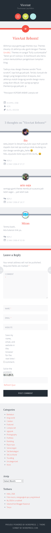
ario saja (25, 185)
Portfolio (10, 438)
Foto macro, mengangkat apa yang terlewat (23, 497)
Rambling (10, 441)
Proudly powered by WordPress (20, 524)
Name (8, 308)
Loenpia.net (11, 428)
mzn (8, 106)
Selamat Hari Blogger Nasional (18, 504)
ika (25, 140)
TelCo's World (12, 455)
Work (9, 465)
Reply (9, 160)
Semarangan (11, 448)
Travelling (10, 458)
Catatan (10, 421)
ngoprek (10, 431)
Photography (12, 434)
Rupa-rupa (11, 444)
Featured (10, 424)
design (16, 110)
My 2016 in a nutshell (14, 500)
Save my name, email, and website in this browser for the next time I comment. (10, 348)
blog (9, 110)
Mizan (25, 223)
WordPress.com (30, 528)
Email (8, 318)
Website (9, 327)
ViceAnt (25, 5)
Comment (9, 276)
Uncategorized (12, 461)
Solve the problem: (7, 370)
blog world (11, 418)
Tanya (9, 507)
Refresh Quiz (9, 384)
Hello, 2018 (11, 494)
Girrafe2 (7, 52)
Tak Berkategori (13, 451)
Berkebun (10, 414)
